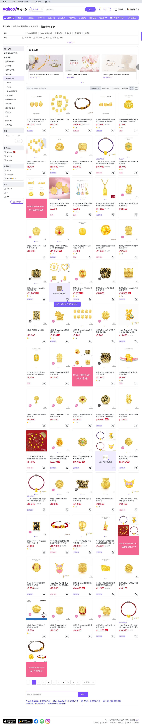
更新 (137, 720)
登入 (105, 9)
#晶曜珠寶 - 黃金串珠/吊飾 (35, 703)
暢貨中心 (41, 17)
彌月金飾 (8, 104)
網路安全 (121, 723)
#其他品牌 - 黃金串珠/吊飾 (90, 701)
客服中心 (96, 723)
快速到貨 (51, 17)
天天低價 (61, 17)
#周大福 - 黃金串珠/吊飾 (112, 701)
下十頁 (86, 682)
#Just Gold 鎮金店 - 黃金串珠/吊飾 (65, 701)
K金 (6, 116)
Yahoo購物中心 (15, 9)
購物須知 (113, 723)
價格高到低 (115, 88)
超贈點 (133, 17)
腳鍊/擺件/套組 (10, 108)
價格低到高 (105, 88)
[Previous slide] (27, 103)
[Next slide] (45, 103)
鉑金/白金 (8, 112)
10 (78, 682)
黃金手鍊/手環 (10, 70)
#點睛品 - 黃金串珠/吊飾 (57, 703)
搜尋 (83, 694)
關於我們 (104, 723)
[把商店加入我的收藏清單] (67, 299)
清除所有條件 (17, 202)
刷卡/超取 (92, 17)
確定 (18, 141)
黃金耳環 (8, 74)
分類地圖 (136, 723)
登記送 (31, 17)
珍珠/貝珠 (8, 120)
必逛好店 (82, 17)
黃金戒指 (8, 66)
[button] (27, 67)
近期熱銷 (125, 88)
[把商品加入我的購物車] (44, 130)
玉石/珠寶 (8, 125)
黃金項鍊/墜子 (10, 61)
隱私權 (129, 723)
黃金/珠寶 (7, 57)
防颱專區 (72, 17)
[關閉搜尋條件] (42, 9)
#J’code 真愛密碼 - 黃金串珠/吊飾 (38, 701)
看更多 (102, 17)
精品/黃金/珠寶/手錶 (10, 53)
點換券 (20, 17)
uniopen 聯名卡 (119, 17)
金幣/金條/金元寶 (10, 99)
